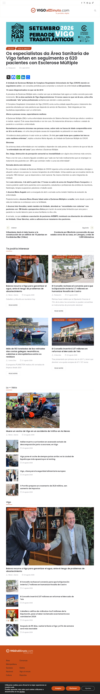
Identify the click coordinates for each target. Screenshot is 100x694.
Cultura (9, 675)
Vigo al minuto (24, 49)
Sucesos (12, 395)
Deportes (23, 675)
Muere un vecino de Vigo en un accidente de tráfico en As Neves (38, 431)
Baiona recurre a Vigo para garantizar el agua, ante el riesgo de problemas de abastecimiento (26, 289)
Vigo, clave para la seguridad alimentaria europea (42, 471)
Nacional (9, 671)
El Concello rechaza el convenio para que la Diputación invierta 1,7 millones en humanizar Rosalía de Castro (72, 289)
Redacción (12, 68)
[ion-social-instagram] (87, 3)
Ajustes (88, 688)
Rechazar (73, 688)
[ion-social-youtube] (90, 3)
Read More (13, 305)
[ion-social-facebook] (81, 3)
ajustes (22, 692)
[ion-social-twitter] (84, 3)
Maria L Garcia (13, 295)
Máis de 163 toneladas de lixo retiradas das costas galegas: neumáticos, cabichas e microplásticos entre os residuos (25, 352)
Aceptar (58, 688)
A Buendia (57, 355)
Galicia (11, 49)
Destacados (14, 257)
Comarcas (23, 660)
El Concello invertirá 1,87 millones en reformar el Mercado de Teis (70, 350)
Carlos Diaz (12, 360)
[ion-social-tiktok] (93, 3)
